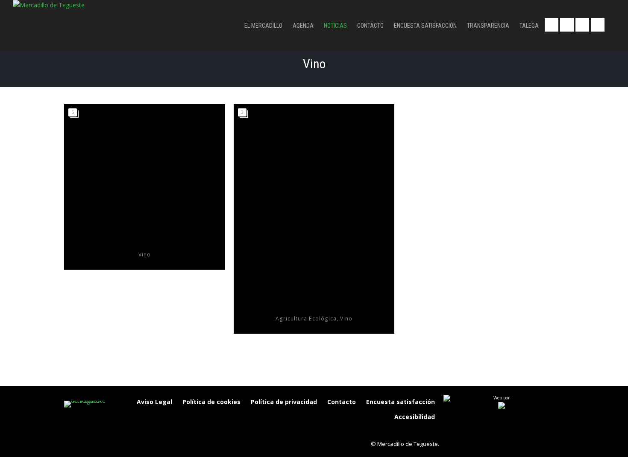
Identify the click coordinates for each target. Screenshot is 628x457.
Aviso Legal (154, 402)
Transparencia (488, 25)
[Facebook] (376, 431)
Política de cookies (211, 402)
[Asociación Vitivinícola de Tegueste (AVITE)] (144, 168)
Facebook (551, 25)
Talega (529, 25)
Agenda (303, 25)
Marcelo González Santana (314, 306)
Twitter (567, 25)
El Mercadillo (263, 25)
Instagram (598, 25)
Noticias (335, 25)
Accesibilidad (414, 417)
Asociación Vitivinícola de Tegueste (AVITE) (144, 242)
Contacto (370, 25)
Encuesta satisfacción (425, 25)
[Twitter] (412, 431)
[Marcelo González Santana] (314, 200)
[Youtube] (430, 431)
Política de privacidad (284, 402)
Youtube (582, 25)
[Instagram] (394, 431)
